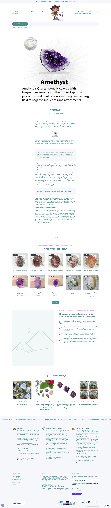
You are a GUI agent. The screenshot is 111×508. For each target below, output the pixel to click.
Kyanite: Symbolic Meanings (88, 404)
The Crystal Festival (27, 443)
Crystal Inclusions (22, 404)
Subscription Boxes (16, 477)
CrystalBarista (88, 506)
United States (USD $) (17, 503)
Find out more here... (81, 462)
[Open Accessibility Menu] (2, 505)
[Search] (31, 24)
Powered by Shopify (95, 506)
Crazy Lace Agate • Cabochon (20, 270)
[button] (98, 12)
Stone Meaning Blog (16, 479)
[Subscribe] (97, 480)
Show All (97, 375)
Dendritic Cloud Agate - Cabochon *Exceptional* (91, 292)
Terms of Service (16, 482)
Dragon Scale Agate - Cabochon (20, 292)
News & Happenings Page (23, 459)
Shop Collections (16, 476)
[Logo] (55, 13)
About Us (20, 428)
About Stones (19, 27)
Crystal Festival (15, 481)
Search (14, 484)
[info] (20, 263)
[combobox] (64, 24)
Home (13, 27)
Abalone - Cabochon (73, 292)
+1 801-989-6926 (85, 12)
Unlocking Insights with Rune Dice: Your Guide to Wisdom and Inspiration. (66, 406)
